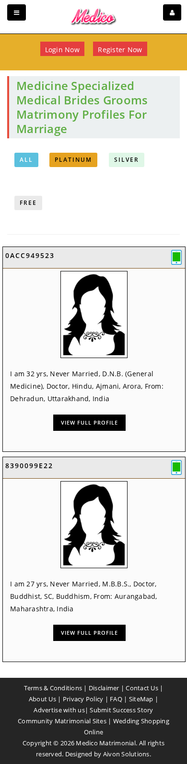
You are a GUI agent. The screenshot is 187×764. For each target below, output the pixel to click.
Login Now (62, 49)
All (26, 160)
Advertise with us (59, 710)
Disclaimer (104, 688)
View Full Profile (89, 422)
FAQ (116, 699)
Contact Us (142, 688)
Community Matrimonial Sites (62, 721)
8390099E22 (29, 465)
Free (28, 203)
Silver (126, 160)
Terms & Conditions (53, 688)
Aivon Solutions (126, 754)
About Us (42, 699)
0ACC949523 (30, 255)
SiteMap (141, 699)
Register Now (120, 49)
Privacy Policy (83, 699)
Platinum (73, 160)
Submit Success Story (121, 710)
